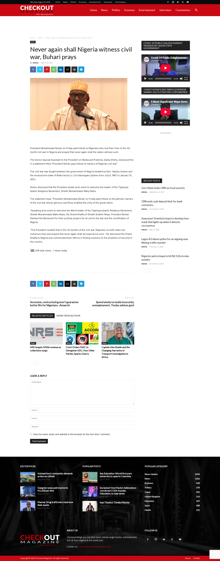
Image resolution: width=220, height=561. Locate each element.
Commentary (120, 2)
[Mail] (178, 2)
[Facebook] (168, 2)
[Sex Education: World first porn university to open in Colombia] (89, 477)
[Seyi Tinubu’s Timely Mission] (89, 506)
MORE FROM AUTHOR (68, 315)
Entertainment (95, 2)
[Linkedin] (61, 69)
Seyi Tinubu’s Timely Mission (115, 502)
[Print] (74, 69)
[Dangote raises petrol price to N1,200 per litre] (27, 491)
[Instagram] (173, 2)
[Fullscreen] (186, 78)
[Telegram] (81, 69)
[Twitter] (182, 2)
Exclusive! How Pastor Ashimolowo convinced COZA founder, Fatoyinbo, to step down (118, 490)
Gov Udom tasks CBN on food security (163, 187)
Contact (196, 558)
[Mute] (181, 78)
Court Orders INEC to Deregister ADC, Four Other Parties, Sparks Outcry (80, 350)
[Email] (67, 69)
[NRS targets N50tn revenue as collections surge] (46, 333)
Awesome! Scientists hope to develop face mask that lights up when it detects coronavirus (165, 222)
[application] (165, 68)
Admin (36, 63)
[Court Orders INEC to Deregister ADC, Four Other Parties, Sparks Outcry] (82, 333)
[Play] (145, 78)
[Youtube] (187, 2)
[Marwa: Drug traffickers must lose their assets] (27, 506)
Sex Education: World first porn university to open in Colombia (116, 475)
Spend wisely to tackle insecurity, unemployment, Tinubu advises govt (113, 304)
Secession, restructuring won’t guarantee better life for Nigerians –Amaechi (54, 304)
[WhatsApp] (54, 69)
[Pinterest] (47, 69)
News (65, 2)
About (187, 558)
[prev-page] (32, 363)
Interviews (108, 2)
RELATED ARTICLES (42, 315)
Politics (73, 2)
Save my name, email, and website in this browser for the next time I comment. (71, 434)
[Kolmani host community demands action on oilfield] (27, 477)
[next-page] (37, 363)
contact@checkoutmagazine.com (94, 546)
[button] (196, 10)
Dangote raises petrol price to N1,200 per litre (53, 489)
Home (57, 2)
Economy (82, 2)
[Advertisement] (110, 26)
